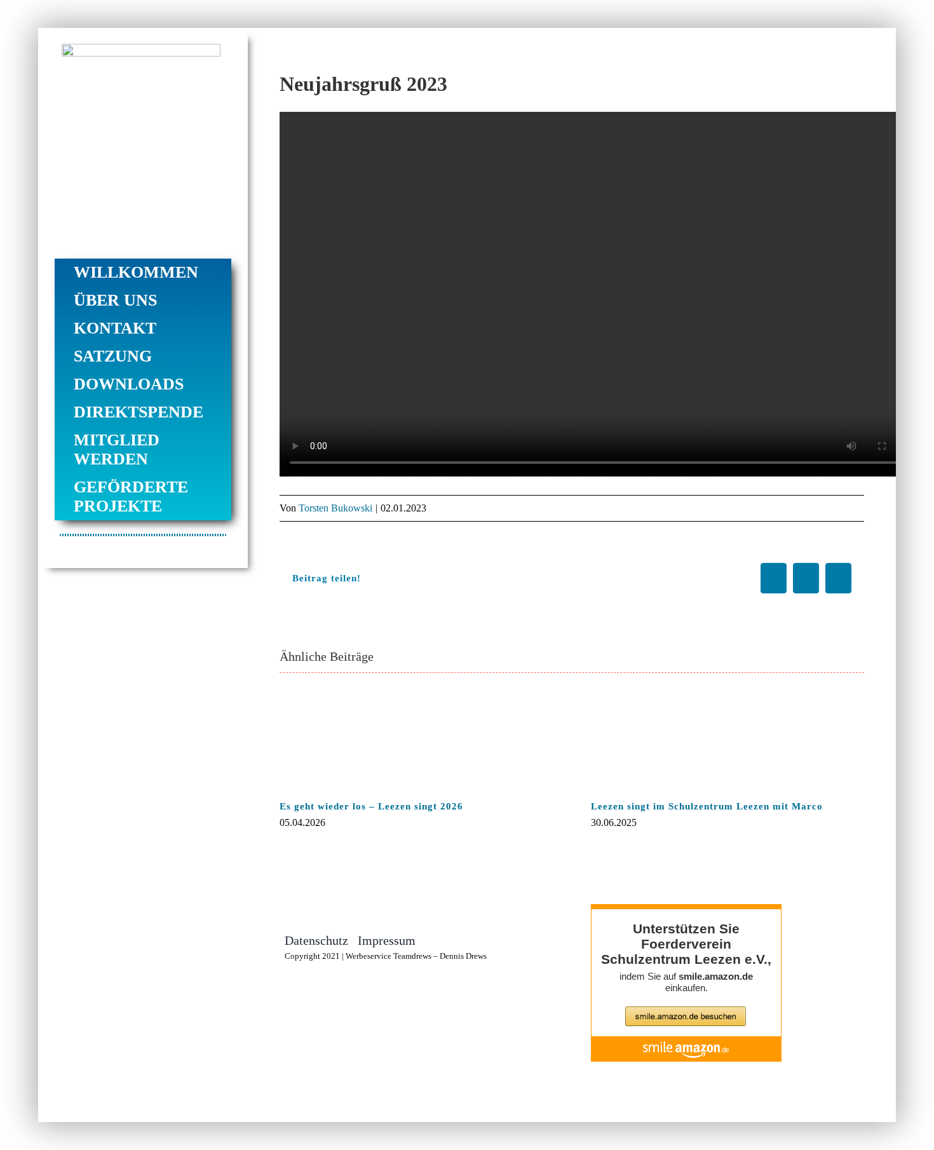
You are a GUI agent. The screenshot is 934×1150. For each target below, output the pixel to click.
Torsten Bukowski (335, 508)
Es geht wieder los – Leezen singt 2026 (371, 806)
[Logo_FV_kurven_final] (141, 49)
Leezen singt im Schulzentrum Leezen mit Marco (707, 806)
